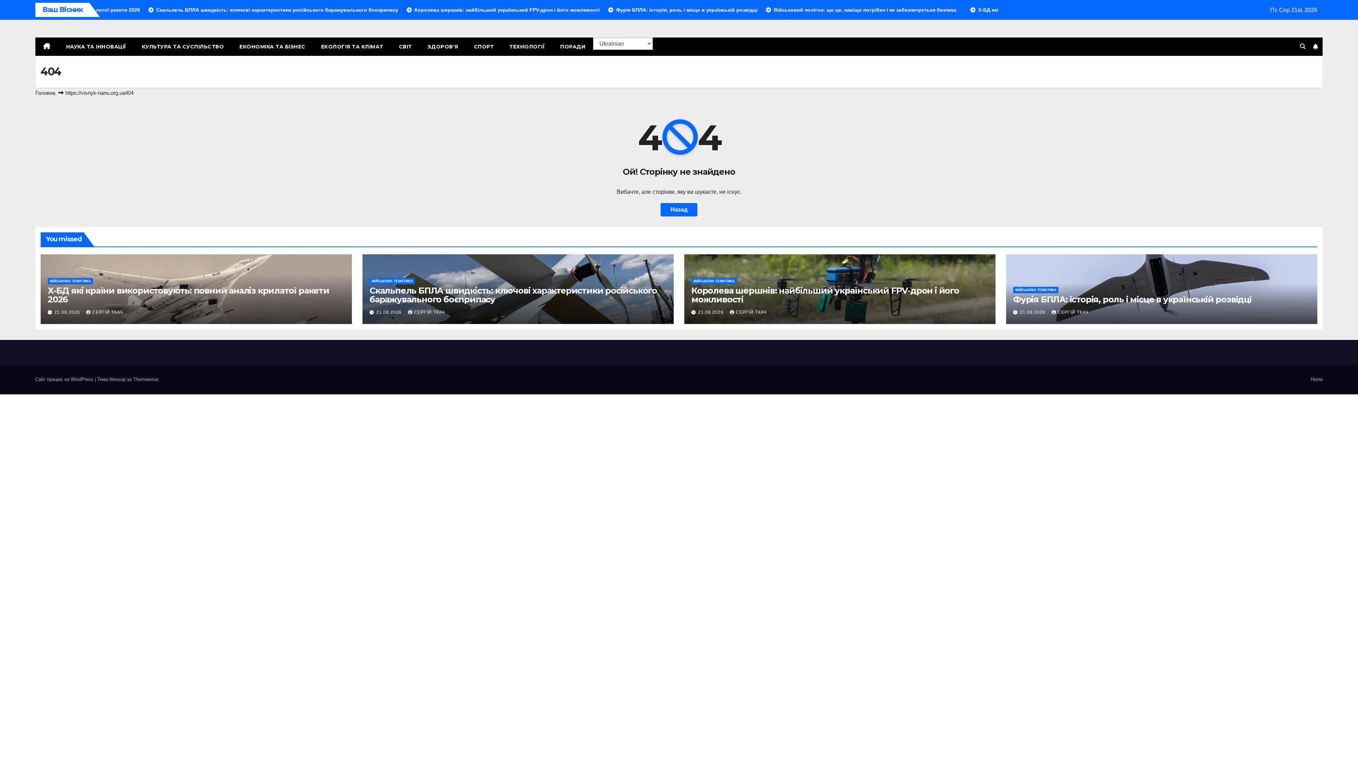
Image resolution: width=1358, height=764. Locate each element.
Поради (572, 47)
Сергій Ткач (107, 312)
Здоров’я (443, 47)
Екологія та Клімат (352, 47)
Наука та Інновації (96, 47)
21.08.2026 (67, 312)
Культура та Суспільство (183, 47)
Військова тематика (70, 281)
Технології (527, 47)
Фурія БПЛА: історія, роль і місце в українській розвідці (1132, 299)
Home (1317, 379)
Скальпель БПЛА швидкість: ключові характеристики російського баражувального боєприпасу (513, 295)
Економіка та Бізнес (272, 47)
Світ (405, 47)
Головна (45, 93)
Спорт (484, 47)
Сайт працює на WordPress (65, 379)
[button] (1303, 47)
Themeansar (145, 379)
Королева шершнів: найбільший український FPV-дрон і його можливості (825, 295)
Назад (679, 210)
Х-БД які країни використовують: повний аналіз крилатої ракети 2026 (188, 295)
